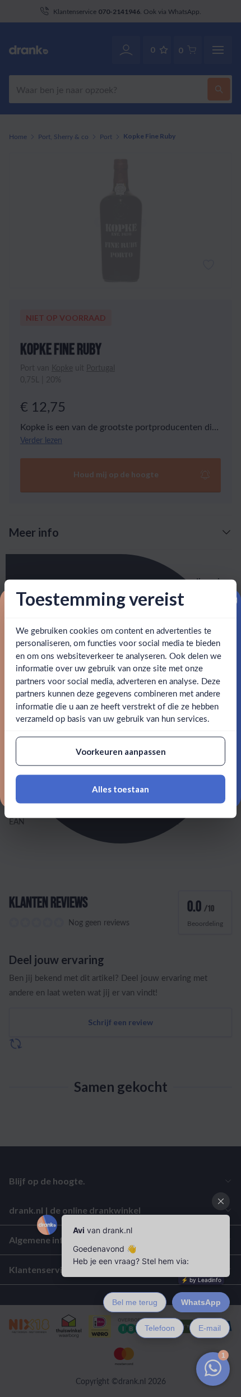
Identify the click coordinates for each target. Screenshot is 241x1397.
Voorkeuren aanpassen (121, 751)
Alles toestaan (120, 789)
